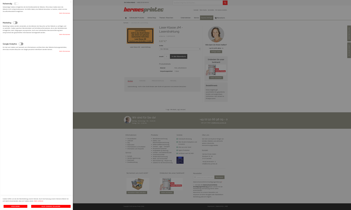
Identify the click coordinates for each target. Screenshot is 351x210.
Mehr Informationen (64, 13)
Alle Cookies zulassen (51, 206)
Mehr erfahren (38, 201)
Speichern (15, 206)
